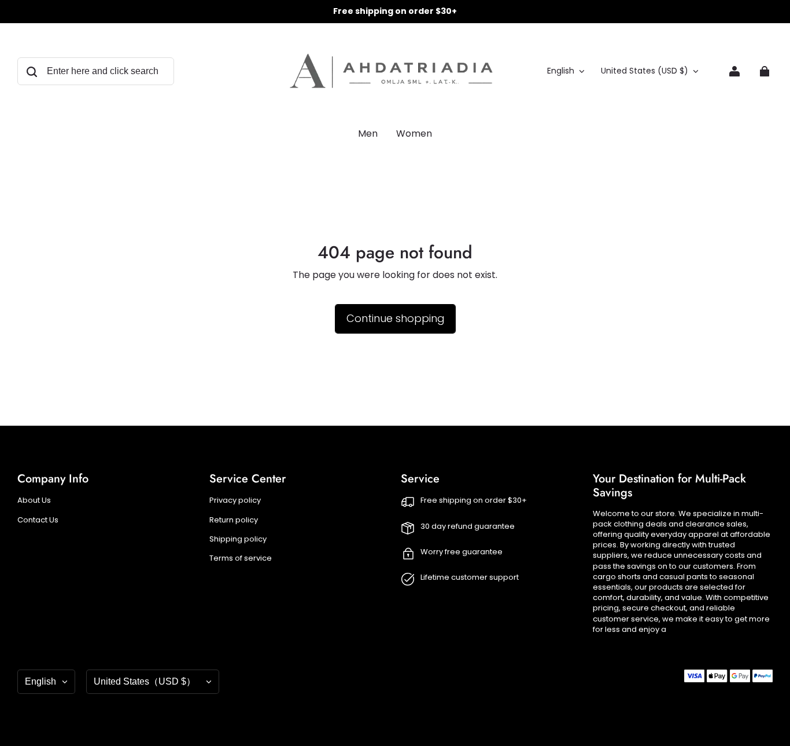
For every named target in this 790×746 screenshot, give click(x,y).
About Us (34, 500)
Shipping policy (238, 539)
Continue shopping (395, 318)
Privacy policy (235, 500)
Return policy (233, 520)
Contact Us (37, 520)
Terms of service (240, 558)
